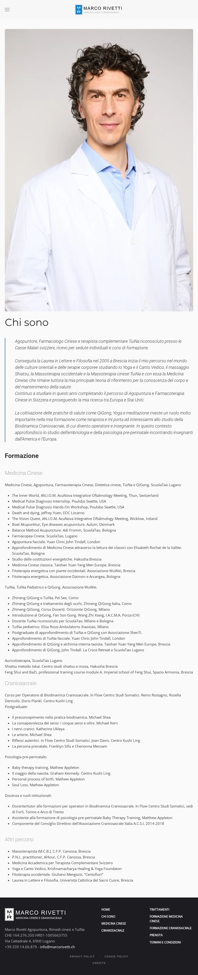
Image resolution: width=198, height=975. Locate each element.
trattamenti (159, 909)
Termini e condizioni (165, 942)
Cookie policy (116, 956)
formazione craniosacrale (171, 928)
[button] (7, 9)
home (105, 909)
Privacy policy (82, 956)
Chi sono (108, 916)
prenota (156, 935)
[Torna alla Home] (99, 9)
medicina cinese (113, 923)
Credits (99, 963)
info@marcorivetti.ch (57, 946)
